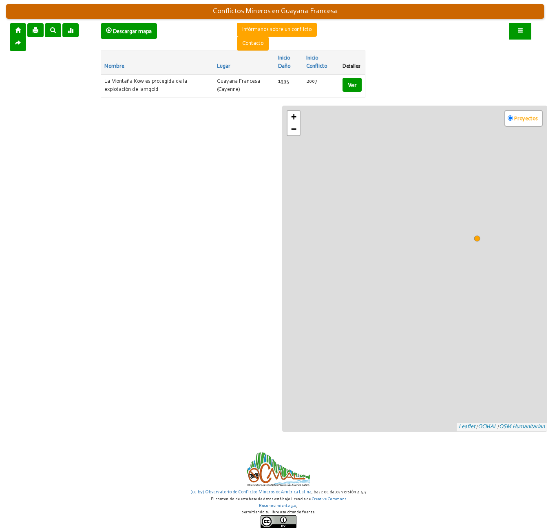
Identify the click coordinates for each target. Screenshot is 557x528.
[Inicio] (18, 30)
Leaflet (467, 427)
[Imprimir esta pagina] (35, 30)
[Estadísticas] (70, 30)
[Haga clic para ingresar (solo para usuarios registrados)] (520, 31)
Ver (352, 85)
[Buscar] (53, 30)
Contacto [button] (252, 43)
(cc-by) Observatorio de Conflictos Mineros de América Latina (251, 492)
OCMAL (487, 427)
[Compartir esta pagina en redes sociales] (18, 44)
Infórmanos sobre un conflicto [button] (277, 30)
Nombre (114, 66)
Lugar (223, 66)
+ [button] (293, 117)
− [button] (293, 129)
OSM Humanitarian (522, 427)
